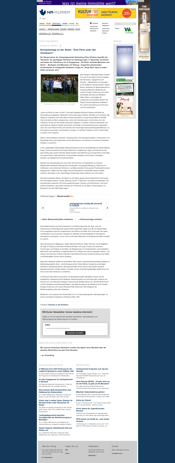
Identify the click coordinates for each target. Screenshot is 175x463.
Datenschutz (105, 28)
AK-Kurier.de (94, 26)
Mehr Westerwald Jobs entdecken (57, 219)
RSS (66, 450)
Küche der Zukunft (83, 400)
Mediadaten (105, 25)
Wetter (77, 29)
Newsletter (93, 31)
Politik (48, 23)
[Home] (40, 18)
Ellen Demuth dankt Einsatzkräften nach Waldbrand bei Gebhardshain (55, 391)
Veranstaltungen (53, 29)
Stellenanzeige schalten (91, 219)
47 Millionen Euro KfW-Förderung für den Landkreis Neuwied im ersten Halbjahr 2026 (56, 370)
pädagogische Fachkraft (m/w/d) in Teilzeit (86, 204)
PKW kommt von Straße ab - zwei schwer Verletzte (92, 420)
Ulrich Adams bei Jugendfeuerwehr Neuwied (90, 409)
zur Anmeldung (48, 355)
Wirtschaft (56, 23)
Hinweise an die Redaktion (58, 305)
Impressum (105, 31)
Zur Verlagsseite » (47, 457)
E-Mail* (47, 325)
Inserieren (105, 23)
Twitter (67, 453)
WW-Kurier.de (94, 28)
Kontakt (104, 33)
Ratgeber (63, 29)
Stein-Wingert (52, 41)
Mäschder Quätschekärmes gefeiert (90, 392)
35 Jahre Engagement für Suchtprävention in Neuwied (56, 380)
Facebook (95, 23)
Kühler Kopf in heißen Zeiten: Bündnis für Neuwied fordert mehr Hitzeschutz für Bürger (56, 402)
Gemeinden (71, 29)
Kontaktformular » (117, 453)
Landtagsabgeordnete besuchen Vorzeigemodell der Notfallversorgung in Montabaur (55, 417)
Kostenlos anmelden (75, 333)
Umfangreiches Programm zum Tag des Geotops (92, 370)
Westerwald (45, 33)
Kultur (72, 23)
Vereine (65, 23)
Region (42, 23)
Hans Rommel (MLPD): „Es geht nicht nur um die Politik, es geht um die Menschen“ (93, 382)
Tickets (117, 28)
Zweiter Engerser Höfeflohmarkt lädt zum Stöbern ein (55, 429)
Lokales (42, 29)
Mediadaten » (93, 455)
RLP (77, 23)
